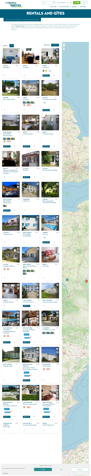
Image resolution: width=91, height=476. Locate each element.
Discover (53, 6)
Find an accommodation (15, 19)
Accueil (7, 19)
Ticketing (83, 6)
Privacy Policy (5, 473)
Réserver (46, 75)
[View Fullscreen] (64, 49)
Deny (61, 469)
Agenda (74, 6)
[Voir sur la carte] (21, 75)
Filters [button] (55, 45)
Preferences (80, 469)
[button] (67, 279)
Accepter (43, 469)
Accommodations (26, 19)
